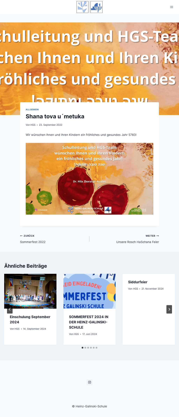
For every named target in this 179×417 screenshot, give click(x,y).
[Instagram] (89, 382)
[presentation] (30, 291)
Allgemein (32, 109)
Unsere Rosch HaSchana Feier (137, 239)
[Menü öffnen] (171, 7)
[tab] (82, 348)
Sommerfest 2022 (32, 239)
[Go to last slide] (10, 309)
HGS (32, 124)
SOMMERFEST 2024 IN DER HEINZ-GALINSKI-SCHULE (88, 322)
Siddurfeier (137, 282)
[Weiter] (169, 309)
